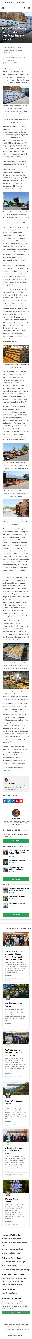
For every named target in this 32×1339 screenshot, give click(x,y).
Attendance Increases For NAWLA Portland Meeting (14, 1151)
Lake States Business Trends (17, 896)
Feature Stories (8, 53)
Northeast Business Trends (17, 860)
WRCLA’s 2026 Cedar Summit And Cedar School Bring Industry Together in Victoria (19, 852)
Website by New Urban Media (16, 1335)
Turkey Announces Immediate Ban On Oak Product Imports (19, 889)
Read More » (12, 856)
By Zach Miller (9, 784)
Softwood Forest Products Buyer (14, 50)
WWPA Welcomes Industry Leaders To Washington (17, 868)
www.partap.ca (8, 770)
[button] (29, 8)
